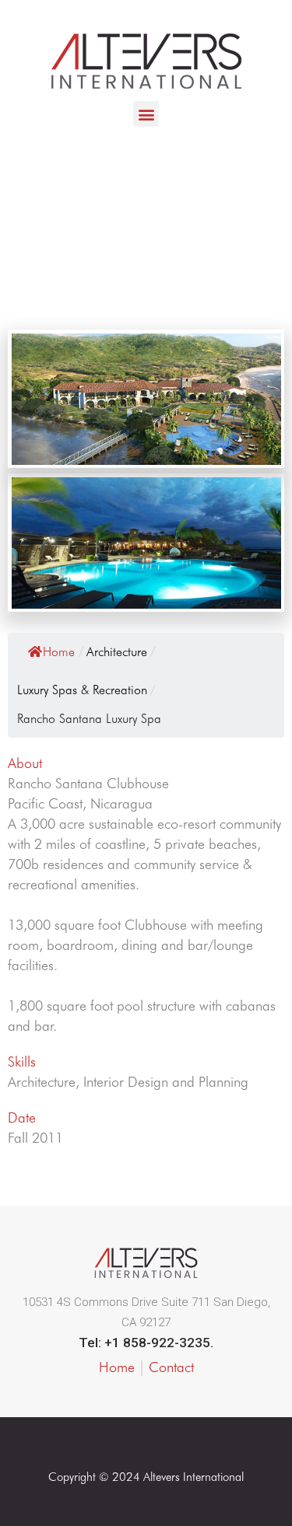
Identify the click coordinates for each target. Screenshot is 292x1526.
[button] (146, 114)
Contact (171, 1367)
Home (59, 651)
